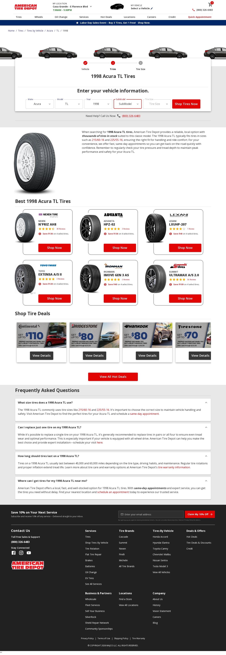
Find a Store (125, 599)
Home (11, 30)
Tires (19, 16)
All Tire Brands (127, 566)
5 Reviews (126, 279)
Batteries (90, 566)
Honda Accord (160, 536)
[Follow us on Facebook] (13, 552)
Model (60, 99)
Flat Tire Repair (93, 554)
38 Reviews (61, 229)
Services (84, 16)
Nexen (122, 548)
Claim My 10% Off (198, 514)
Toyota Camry (160, 548)
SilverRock (90, 617)
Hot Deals (106, 16)
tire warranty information (174, 467)
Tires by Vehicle (35, 30)
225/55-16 (116, 140)
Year (89, 99)
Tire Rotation (92, 548)
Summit (123, 542)
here (100, 442)
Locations (129, 16)
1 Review (190, 229)
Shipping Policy (121, 638)
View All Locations (128, 605)
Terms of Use (104, 638)
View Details (42, 355)
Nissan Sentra (160, 560)
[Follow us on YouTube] (28, 552)
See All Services (93, 583)
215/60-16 (98, 140)
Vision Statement (162, 611)
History (156, 605)
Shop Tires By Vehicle (96, 542)
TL (57, 30)
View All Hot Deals (113, 377)
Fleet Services (92, 605)
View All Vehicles (161, 572)
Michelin (123, 560)
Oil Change (61, 16)
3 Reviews (126, 229)
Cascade (123, 536)
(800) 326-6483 (204, 10)
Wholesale (90, 599)
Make (30, 99)
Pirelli (122, 554)
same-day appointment (144, 414)
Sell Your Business (95, 611)
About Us (158, 599)
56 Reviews (191, 279)
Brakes (89, 560)
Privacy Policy (188, 520)
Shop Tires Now (186, 104)
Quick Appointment (199, 16)
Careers (151, 16)
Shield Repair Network (97, 622)
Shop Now (54, 248)
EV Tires (89, 578)
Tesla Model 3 (160, 566)
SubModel (120, 99)
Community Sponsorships (99, 628)
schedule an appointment (113, 492)
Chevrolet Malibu (162, 554)
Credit (172, 16)
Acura (50, 30)
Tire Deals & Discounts (198, 542)
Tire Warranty (138, 638)
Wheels (39, 16)
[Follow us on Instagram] (21, 552)
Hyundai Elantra (161, 542)
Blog (155, 622)
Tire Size (149, 99)
